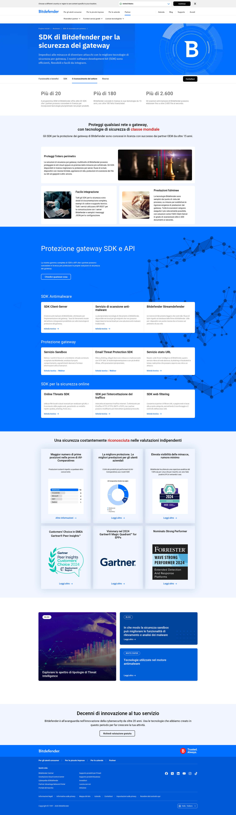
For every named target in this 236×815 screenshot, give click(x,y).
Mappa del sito (84, 796)
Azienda (97, 796)
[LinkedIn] (178, 773)
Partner (112, 760)
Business (56, 28)
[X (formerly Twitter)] (172, 773)
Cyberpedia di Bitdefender (48, 780)
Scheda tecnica (50, 371)
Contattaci (108, 796)
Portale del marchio (46, 788)
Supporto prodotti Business (89, 777)
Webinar (61, 371)
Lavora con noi (85, 784)
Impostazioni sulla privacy (126, 796)
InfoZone (82, 788)
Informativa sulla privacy (66, 796)
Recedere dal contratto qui (150, 796)
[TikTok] (195, 773)
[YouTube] (184, 773)
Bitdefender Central (46, 773)
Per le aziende (97, 760)
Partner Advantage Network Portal (52, 784)
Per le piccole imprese (75, 760)
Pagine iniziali (44, 28)
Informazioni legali (46, 796)
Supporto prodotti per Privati (90, 773)
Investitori (83, 780)
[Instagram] (190, 773)
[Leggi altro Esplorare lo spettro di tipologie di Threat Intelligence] (77, 646)
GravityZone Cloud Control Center (51, 777)
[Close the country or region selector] (195, 4)
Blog (171, 12)
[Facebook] (166, 773)
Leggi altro (159, 628)
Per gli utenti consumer (49, 760)
